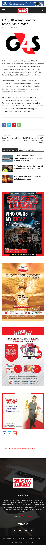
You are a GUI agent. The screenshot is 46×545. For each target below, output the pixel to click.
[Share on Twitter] (9, 433)
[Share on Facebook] (4, 433)
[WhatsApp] (19, 125)
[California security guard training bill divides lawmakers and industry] (7, 168)
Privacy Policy (6, 539)
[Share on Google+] (15, 433)
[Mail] (26, 531)
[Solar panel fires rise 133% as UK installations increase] (7, 179)
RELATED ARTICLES (10, 150)
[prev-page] (3, 187)
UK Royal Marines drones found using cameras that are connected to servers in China (28, 158)
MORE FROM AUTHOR (26, 150)
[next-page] (7, 187)
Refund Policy (31, 539)
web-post (7, 28)
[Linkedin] (20, 531)
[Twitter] (9, 125)
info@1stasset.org (27, 516)
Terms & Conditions (19, 539)
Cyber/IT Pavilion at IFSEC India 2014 (11, 139)
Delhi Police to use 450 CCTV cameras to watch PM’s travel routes (33, 140)
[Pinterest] (14, 125)
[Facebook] (4, 125)
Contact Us (40, 539)
